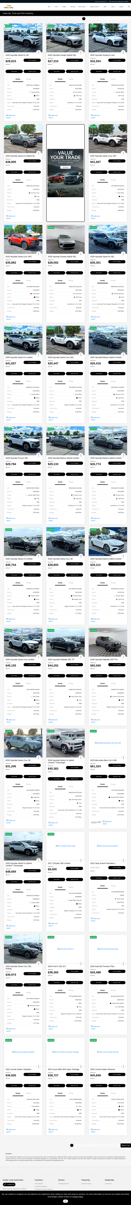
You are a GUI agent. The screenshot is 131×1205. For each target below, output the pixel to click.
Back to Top (126, 1145)
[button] (38, 52)
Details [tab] (18, 79)
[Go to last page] (128, 19)
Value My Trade (32, 71)
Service (61, 1180)
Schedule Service (63, 1183)
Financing (86, 1180)
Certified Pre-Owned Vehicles (44, 1189)
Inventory (39, 1180)
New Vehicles (39, 1183)
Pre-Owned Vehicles (41, 1186)
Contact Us (10, 1184)
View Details (14, 71)
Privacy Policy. (77, 1197)
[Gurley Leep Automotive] (11, 6)
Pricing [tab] (28, 79)
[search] (129, 7)
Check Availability (32, 60)
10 (119, 18)
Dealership (109, 1180)
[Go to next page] (124, 19)
